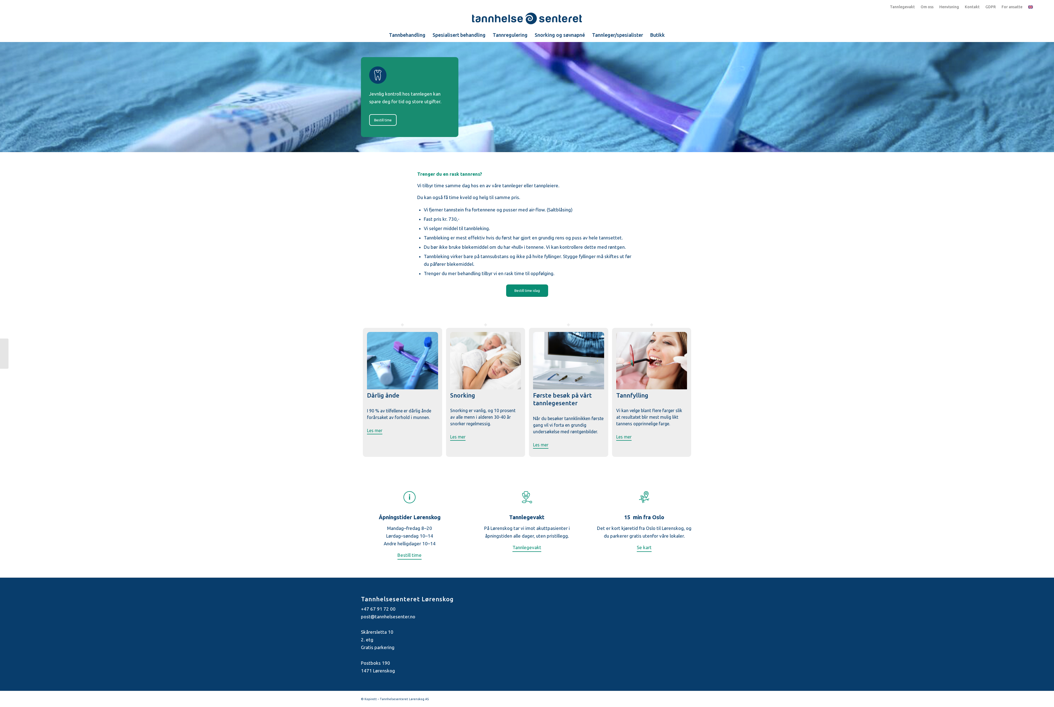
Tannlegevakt (902, 7)
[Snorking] (485, 387)
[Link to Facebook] (681, 698)
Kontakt (972, 7)
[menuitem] (407, 35)
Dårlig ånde (383, 395)
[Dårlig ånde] (402, 387)
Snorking (462, 395)
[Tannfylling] (651, 387)
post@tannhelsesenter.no (388, 616)
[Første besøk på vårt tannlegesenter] (568, 387)
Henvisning (949, 7)
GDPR (990, 7)
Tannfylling (632, 395)
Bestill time (409, 555)
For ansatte (1012, 7)
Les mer (374, 430)
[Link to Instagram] (689, 698)
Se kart (644, 547)
